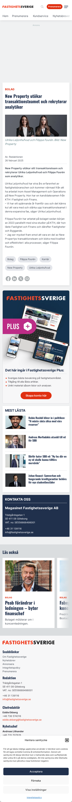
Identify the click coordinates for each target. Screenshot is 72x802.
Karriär (45, 259)
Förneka (36, 780)
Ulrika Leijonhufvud (39, 267)
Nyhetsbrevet (61, 16)
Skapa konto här (36, 395)
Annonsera (8, 664)
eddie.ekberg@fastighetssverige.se (22, 719)
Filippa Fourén (27, 259)
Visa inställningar (36, 789)
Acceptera (36, 771)
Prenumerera (20, 16)
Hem (5, 16)
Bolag (9, 89)
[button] (67, 740)
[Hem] (18, 7)
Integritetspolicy (34, 797)
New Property (15, 267)
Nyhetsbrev (9, 660)
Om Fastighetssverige (14, 656)
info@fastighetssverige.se (19, 532)
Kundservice (40, 16)
